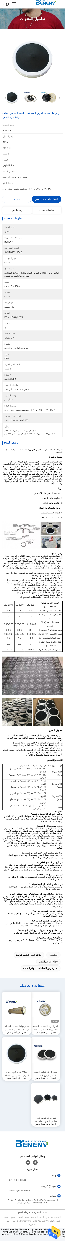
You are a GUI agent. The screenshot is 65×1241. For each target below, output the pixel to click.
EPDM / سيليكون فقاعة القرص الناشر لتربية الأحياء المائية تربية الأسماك (17, 1074)
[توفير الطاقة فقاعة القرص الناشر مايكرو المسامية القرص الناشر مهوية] (45, 1054)
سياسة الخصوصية (39, 1212)
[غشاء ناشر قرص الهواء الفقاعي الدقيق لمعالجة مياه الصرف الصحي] (45, 1099)
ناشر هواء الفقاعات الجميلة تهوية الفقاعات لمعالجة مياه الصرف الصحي (17, 1028)
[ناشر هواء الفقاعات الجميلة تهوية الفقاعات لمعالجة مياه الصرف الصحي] (17, 1008)
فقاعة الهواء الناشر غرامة (29, 955)
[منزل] (32, 1147)
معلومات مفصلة (46, 210)
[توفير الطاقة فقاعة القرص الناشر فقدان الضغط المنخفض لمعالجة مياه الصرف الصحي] (33, 59)
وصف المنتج (17, 210)
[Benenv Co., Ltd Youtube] (28, 1162)
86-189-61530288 (17, 1180)
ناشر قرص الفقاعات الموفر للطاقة (40, 968)
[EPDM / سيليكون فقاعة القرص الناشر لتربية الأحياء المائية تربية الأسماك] (17, 1054)
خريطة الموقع (24, 1212)
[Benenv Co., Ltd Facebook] (35, 1162)
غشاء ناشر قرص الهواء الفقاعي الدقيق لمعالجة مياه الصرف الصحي (45, 1120)
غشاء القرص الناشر (48, 961)
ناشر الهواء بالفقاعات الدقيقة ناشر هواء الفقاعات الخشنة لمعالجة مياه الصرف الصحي (45, 1028)
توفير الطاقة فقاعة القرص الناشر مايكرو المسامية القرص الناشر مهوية (45, 1074)
